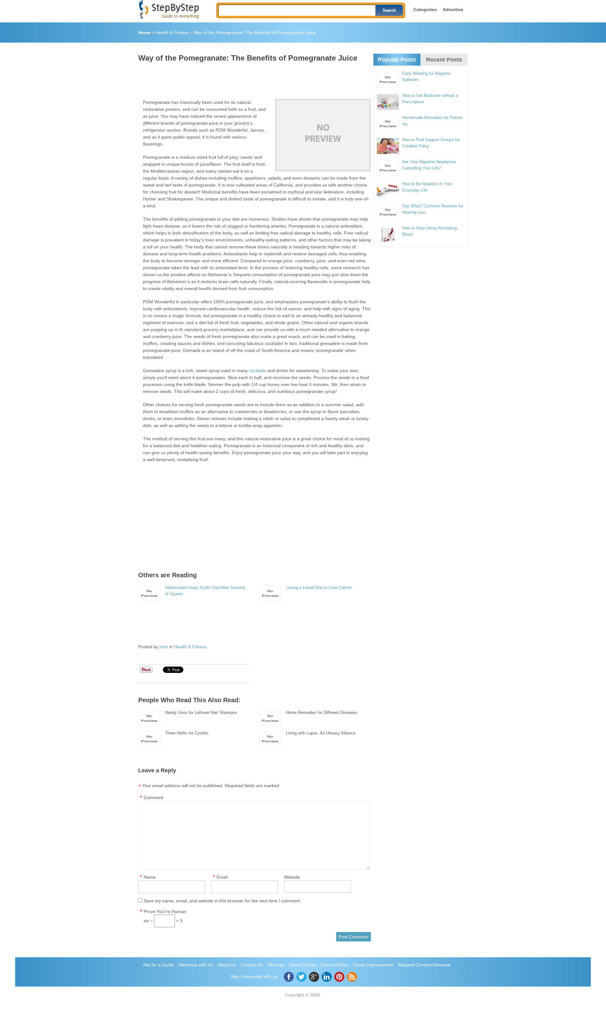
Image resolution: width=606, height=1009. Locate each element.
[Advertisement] (253, 78)
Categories (425, 9)
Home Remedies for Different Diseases (321, 712)
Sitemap (276, 964)
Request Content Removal (424, 964)
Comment (153, 797)
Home (144, 32)
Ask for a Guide (158, 964)
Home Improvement (373, 964)
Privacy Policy (334, 964)
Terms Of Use (302, 964)
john (163, 646)
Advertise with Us (196, 964)
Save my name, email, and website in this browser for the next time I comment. (222, 900)
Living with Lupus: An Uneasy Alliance (320, 733)
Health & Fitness (172, 32)
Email (222, 877)
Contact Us (252, 964)
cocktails (257, 370)
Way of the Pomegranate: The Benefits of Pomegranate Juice (254, 32)
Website (292, 877)
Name (150, 877)
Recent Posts (444, 59)
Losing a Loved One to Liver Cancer (319, 587)
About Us (227, 964)
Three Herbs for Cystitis (187, 733)
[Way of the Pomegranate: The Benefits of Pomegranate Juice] (323, 135)
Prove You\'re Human (165, 911)
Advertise (453, 9)
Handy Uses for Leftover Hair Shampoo (201, 712)
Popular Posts (397, 59)
